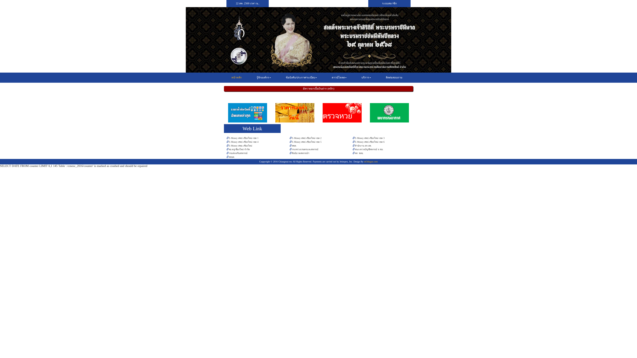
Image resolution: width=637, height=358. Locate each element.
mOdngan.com (371, 161)
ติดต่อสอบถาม (394, 77)
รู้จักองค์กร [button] (263, 77)
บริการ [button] (365, 77)
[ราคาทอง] (294, 112)
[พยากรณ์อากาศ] (389, 112)
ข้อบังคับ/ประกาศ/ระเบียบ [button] (300, 77)
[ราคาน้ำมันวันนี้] (247, 112)
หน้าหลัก (237, 77)
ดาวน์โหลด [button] (338, 77)
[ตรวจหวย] (342, 112)
